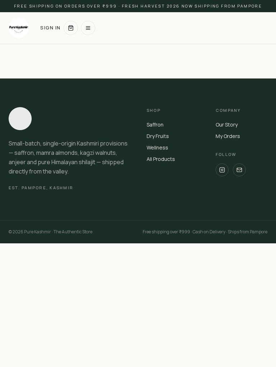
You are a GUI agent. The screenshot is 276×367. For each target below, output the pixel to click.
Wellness (157, 147)
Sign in (50, 27)
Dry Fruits (158, 136)
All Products (161, 159)
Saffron (155, 124)
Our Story (227, 124)
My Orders (228, 136)
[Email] (239, 169)
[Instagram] (222, 169)
